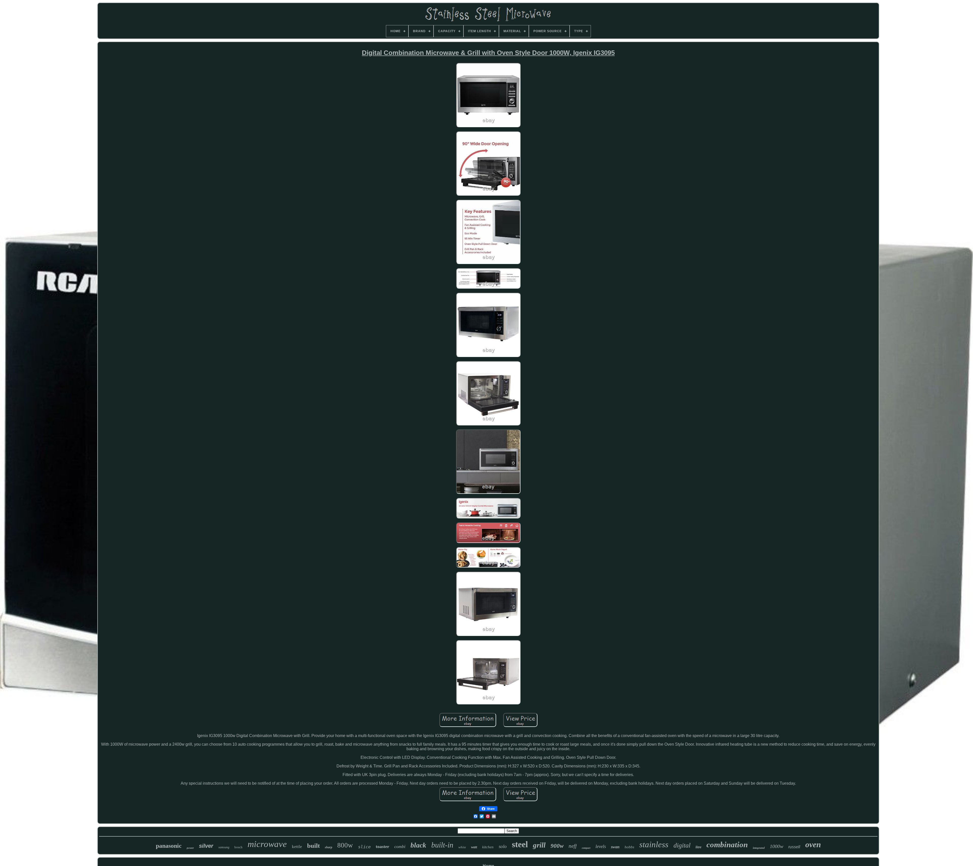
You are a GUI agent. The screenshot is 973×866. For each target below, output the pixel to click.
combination (727, 844)
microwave (267, 844)
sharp (328, 847)
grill (539, 845)
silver (206, 846)
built (313, 845)
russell (794, 847)
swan (615, 847)
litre (698, 847)
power (190, 847)
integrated (759, 847)
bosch (238, 847)
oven (813, 844)
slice (364, 846)
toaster (382, 846)
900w (557, 846)
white (462, 847)
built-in (442, 845)
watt (474, 847)
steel (520, 844)
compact (586, 847)
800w (345, 845)
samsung (223, 847)
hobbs (629, 847)
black (418, 845)
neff (573, 846)
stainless (653, 844)
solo (503, 846)
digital (681, 845)
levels (600, 846)
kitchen (488, 847)
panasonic (169, 845)
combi (399, 846)
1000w (776, 846)
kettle (297, 846)
